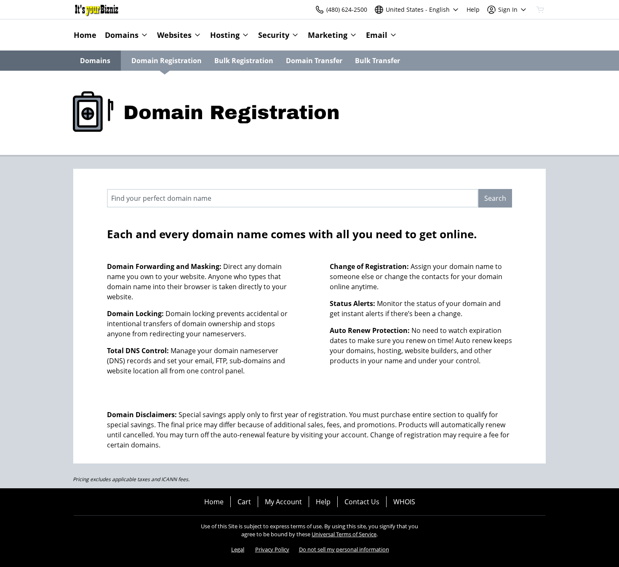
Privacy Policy (272, 549)
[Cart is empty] (540, 9)
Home (214, 501)
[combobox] (293, 198)
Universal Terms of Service (344, 534)
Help (323, 501)
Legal (237, 549)
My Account (283, 501)
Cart (244, 501)
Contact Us (361, 501)
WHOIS (404, 501)
